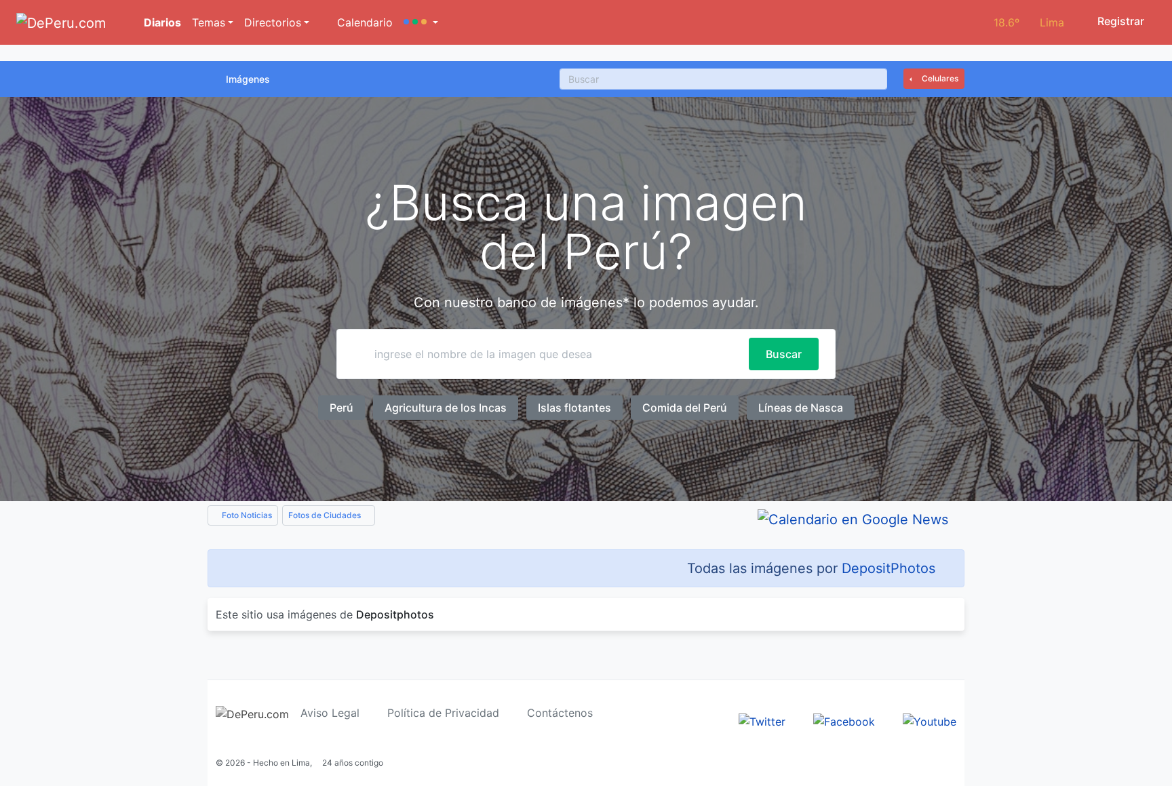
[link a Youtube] (929, 720)
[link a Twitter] (762, 720)
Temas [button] (208, 22)
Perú (341, 407)
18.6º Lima (1029, 22)
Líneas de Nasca (800, 407)
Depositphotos (395, 614)
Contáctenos (560, 713)
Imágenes (248, 79)
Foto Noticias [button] (246, 515)
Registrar (1119, 21)
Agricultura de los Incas (446, 407)
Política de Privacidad (443, 713)
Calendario (363, 22)
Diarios (161, 22)
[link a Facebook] (844, 720)
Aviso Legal (329, 713)
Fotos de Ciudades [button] (325, 515)
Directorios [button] (272, 22)
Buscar (784, 354)
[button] (421, 22)
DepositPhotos (888, 568)
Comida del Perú (684, 407)
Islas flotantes (574, 407)
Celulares (939, 78)
